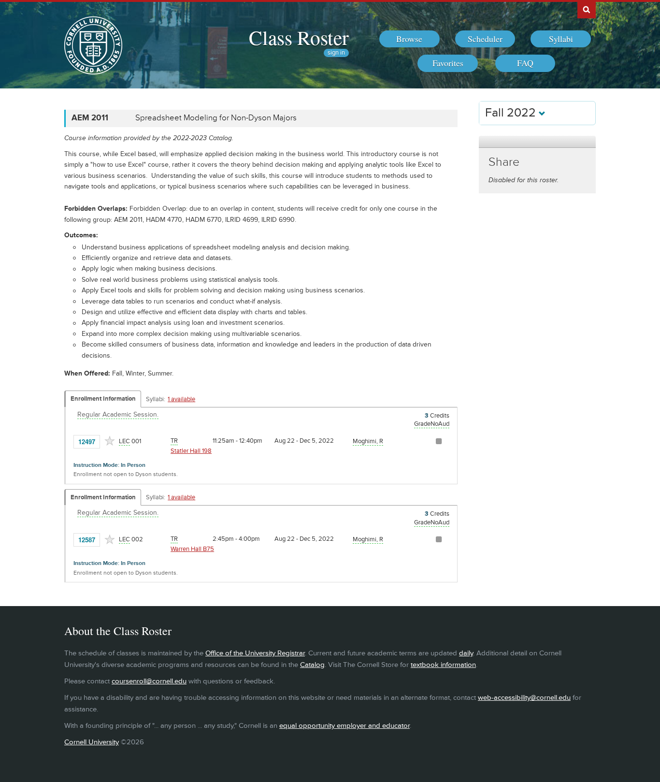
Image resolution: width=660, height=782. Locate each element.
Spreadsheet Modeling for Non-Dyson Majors (216, 118)
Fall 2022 (512, 112)
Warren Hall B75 (192, 549)
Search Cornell (586, 9)
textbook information (443, 664)
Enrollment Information (103, 399)
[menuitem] (409, 39)
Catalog (312, 664)
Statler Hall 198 (191, 451)
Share (503, 162)
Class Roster (299, 37)
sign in (336, 53)
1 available (181, 399)
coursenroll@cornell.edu (149, 681)
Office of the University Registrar (255, 653)
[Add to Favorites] (109, 440)
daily (466, 653)
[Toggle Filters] (537, 142)
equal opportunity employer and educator (344, 725)
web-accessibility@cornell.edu (524, 697)
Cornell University (91, 742)
